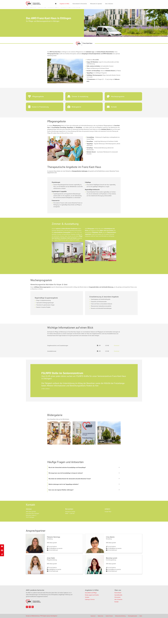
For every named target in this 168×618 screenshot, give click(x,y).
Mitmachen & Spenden (96, 3)
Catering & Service (90, 599)
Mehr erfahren (46, 388)
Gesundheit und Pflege (91, 592)
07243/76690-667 (53, 550)
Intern (140, 616)
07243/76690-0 (53, 546)
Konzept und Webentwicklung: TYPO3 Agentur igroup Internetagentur (41, 615)
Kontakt (116, 601)
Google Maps (108, 511)
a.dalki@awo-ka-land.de (55, 569)
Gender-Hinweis (109, 616)
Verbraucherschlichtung (120, 616)
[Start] (55, 3)
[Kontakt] (2, 546)
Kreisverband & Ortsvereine (80, 3)
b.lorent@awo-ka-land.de (114, 569)
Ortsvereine (117, 597)
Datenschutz (100, 616)
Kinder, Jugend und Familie (92, 595)
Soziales (87, 597)
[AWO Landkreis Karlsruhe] (33, 3)
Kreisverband (118, 592)
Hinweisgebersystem (132, 616)
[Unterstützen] (2, 550)
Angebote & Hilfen (64, 3)
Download (116, 345)
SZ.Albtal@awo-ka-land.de (55, 548)
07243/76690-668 (53, 571)
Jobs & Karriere (109, 3)
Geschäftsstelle (118, 595)
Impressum (93, 616)
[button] (83, 443)
